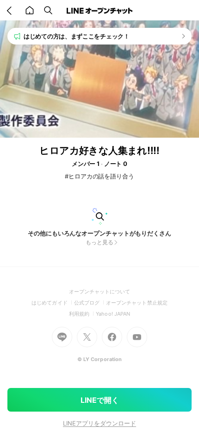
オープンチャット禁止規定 (137, 302)
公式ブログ (90, 302)
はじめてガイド (52, 302)
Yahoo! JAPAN (113, 314)
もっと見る (99, 242)
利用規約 (82, 314)
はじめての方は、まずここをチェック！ (77, 36)
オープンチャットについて (100, 291)
